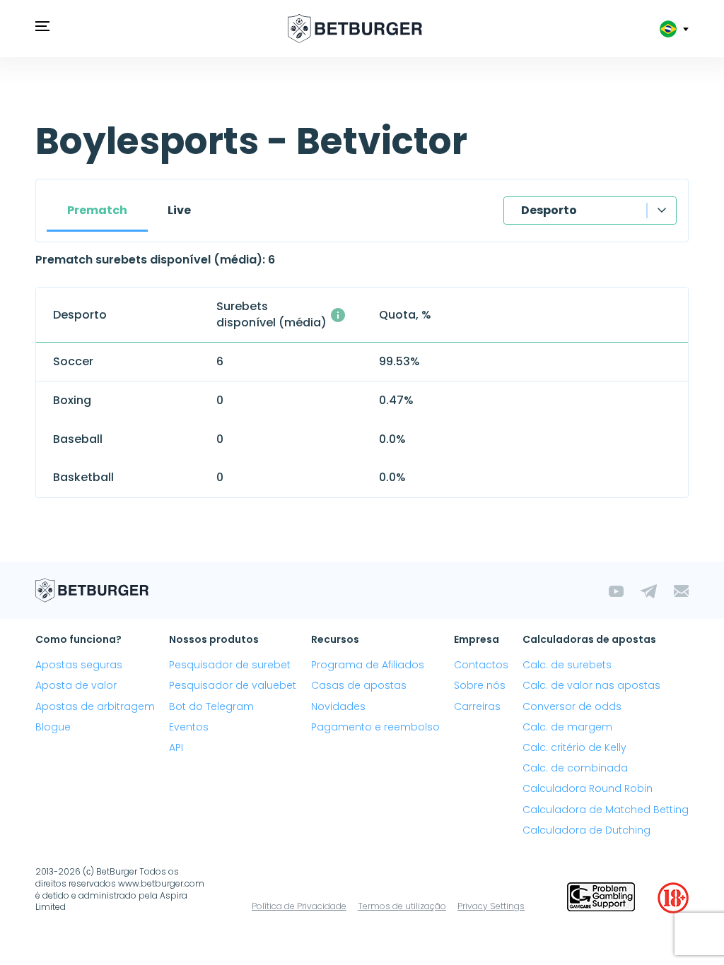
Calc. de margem (567, 727)
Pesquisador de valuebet (232, 685)
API (176, 747)
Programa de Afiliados (367, 665)
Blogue (53, 727)
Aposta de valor (76, 685)
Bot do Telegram (211, 706)
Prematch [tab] (97, 210)
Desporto (549, 210)
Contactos (481, 665)
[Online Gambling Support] (601, 897)
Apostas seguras (78, 665)
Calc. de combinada (575, 768)
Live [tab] (179, 210)
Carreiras (477, 706)
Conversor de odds (571, 706)
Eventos (189, 727)
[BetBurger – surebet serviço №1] (355, 28)
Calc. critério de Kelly (574, 747)
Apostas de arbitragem (95, 706)
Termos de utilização (402, 906)
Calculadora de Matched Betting (605, 810)
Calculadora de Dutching (586, 830)
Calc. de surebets (567, 665)
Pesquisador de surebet (230, 665)
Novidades (338, 706)
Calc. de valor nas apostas (591, 685)
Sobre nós (480, 685)
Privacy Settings (491, 906)
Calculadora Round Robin (587, 788)
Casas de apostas (359, 685)
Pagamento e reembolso (375, 727)
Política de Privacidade (299, 906)
